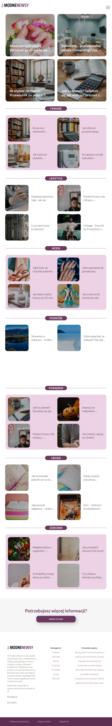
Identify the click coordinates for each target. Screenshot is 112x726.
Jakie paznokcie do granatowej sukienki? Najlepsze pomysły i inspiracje (93, 269)
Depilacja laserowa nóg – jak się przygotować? (42, 198)
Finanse (56, 108)
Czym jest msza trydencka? (40, 227)
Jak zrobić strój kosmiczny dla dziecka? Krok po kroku (91, 296)
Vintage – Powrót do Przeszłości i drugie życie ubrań (94, 227)
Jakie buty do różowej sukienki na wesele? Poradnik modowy (43, 269)
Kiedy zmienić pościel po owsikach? (91, 477)
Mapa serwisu (44, 721)
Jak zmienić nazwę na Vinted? (92, 435)
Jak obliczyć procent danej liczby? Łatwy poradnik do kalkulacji (90, 129)
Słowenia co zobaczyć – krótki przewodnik (41, 338)
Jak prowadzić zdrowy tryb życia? (93, 549)
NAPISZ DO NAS (56, 619)
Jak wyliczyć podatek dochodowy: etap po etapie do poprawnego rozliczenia (43, 156)
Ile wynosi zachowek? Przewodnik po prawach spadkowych (27, 93)
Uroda (56, 458)
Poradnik (56, 388)
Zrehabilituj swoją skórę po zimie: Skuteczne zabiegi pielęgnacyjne (43, 575)
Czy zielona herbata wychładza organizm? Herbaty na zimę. (93, 575)
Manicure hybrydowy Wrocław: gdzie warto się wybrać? (28, 48)
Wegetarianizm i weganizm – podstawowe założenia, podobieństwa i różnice (42, 549)
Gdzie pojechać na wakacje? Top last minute (93, 338)
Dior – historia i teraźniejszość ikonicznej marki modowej (92, 506)
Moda (56, 248)
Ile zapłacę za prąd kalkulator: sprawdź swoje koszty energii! (92, 156)
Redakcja (12, 696)
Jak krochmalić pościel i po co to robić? (41, 477)
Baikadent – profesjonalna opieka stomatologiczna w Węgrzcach (81, 48)
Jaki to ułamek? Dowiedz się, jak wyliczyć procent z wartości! (80, 93)
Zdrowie (56, 527)
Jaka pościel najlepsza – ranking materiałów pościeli (42, 506)
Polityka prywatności (19, 721)
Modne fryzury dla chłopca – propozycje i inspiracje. (94, 198)
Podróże (56, 318)
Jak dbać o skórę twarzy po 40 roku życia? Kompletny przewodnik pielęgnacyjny (43, 296)
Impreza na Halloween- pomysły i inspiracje (88, 409)
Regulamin (64, 721)
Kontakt (12, 702)
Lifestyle (56, 178)
